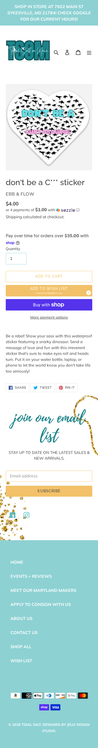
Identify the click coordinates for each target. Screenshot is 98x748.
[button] (43, 209)
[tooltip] (88, 292)
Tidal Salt (31, 724)
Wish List (21, 660)
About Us (21, 618)
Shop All (20, 646)
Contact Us (24, 632)
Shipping (14, 216)
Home (16, 562)
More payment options (49, 317)
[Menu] (89, 52)
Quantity (13, 248)
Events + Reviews (31, 576)
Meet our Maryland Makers (43, 590)
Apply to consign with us (40, 604)
